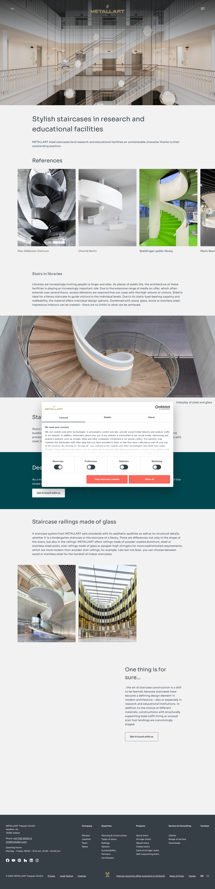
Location (86, 839)
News (85, 846)
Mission (86, 835)
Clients (172, 835)
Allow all (149, 479)
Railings (106, 843)
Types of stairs (109, 839)
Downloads (174, 843)
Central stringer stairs (147, 850)
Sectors (106, 846)
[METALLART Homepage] (107, 9)
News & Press (177, 876)
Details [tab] (107, 417)
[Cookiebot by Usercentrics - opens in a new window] (157, 407)
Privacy (51, 876)
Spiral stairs (142, 835)
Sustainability (109, 850)
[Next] (209, 211)
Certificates (108, 858)
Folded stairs (143, 846)
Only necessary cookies (107, 479)
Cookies (82, 876)
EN (202, 876)
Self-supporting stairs (147, 854)
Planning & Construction (114, 835)
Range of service (177, 839)
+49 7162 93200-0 (22, 838)
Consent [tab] (63, 417)
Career (192, 876)
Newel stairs (142, 843)
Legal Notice (66, 876)
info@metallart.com (16, 842)
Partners (106, 854)
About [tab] (151, 417)
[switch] (91, 467)
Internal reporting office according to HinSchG (140, 876)
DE (207, 876)
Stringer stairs (143, 839)
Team (84, 843)
